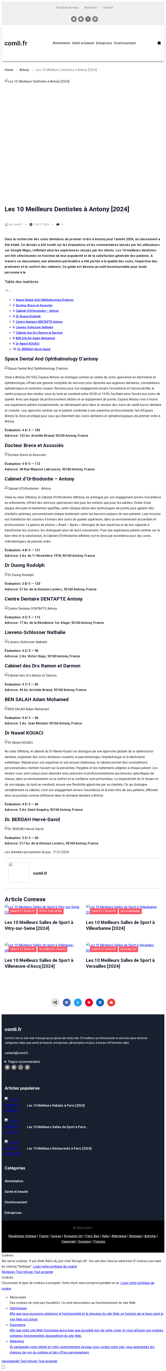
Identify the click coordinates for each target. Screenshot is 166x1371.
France (44, 1236)
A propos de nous (67, 7)
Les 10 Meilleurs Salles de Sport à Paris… (57, 1127)
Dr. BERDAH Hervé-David (33, 349)
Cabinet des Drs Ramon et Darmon (39, 333)
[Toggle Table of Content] (8, 291)
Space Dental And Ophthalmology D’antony (44, 300)
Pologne (99, 1241)
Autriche (150, 1236)
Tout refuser (25, 1272)
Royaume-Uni (73, 1236)
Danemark (69, 1241)
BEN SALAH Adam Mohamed (35, 338)
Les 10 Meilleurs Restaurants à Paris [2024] (59, 1148)
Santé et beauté (22, 911)
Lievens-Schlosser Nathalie (34, 327)
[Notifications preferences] (3, 1367)
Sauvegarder (11, 1361)
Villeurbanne (130, 911)
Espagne (84, 1241)
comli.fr (15, 43)
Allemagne (119, 1236)
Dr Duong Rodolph (28, 316)
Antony (24, 70)
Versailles (128, 949)
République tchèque (22, 1236)
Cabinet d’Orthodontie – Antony (37, 311)
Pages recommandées (24, 1062)
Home (9, 70)
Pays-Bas (92, 1236)
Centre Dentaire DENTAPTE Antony (39, 322)
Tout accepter (43, 1272)
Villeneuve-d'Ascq (52, 949)
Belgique (135, 1236)
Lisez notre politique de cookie (55, 1266)
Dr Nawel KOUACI (27, 343)
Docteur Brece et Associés (34, 305)
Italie (105, 1236)
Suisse (56, 1236)
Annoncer (90, 7)
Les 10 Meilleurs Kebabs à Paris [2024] (56, 1105)
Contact (108, 7)
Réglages (9, 1272)
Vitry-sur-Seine (50, 911)
